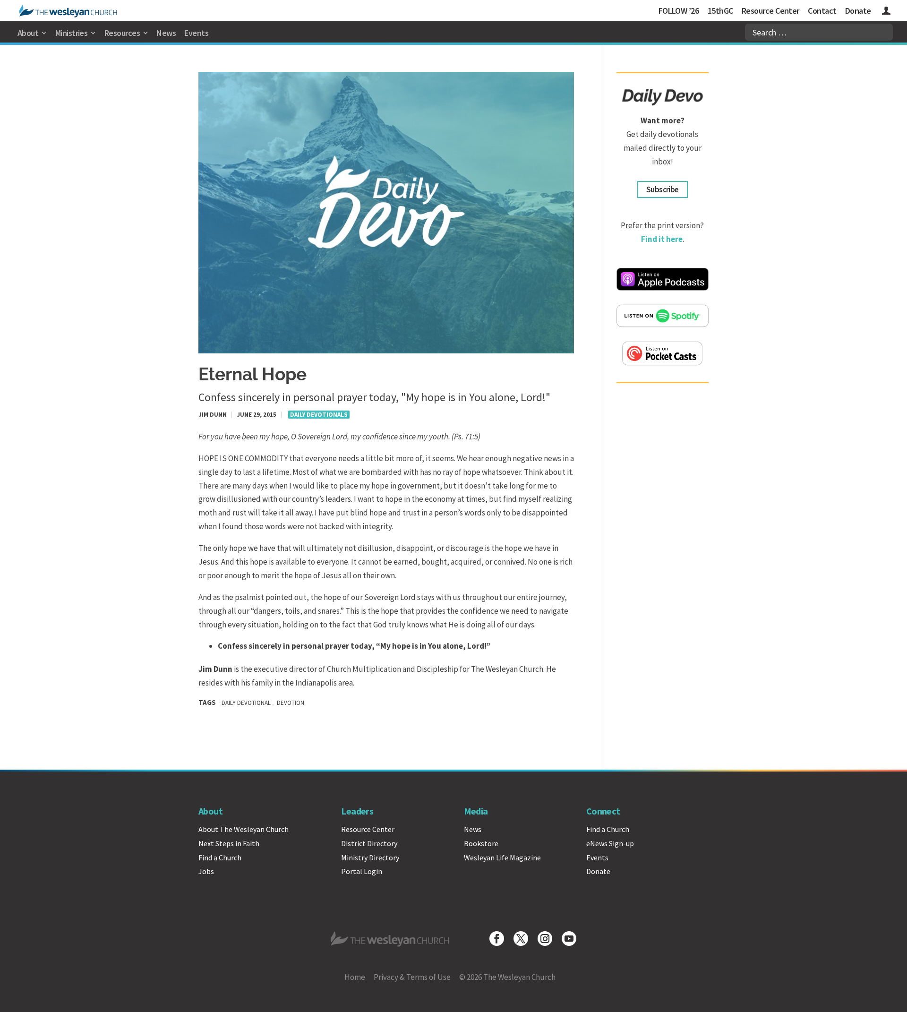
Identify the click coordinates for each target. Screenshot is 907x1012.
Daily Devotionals (319, 415)
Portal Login (361, 871)
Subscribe (662, 189)
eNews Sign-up (610, 843)
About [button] (27, 32)
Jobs (206, 871)
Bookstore (481, 843)
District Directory (369, 843)
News (166, 32)
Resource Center (770, 10)
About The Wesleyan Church (243, 829)
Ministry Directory (370, 857)
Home (354, 977)
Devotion (290, 703)
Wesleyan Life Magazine (502, 857)
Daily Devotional (246, 703)
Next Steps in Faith (228, 843)
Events (196, 32)
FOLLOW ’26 (679, 10)
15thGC (720, 10)
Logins (886, 12)
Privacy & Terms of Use (412, 977)
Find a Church (219, 857)
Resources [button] (122, 32)
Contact (822, 10)
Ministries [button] (71, 32)
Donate (858, 10)
